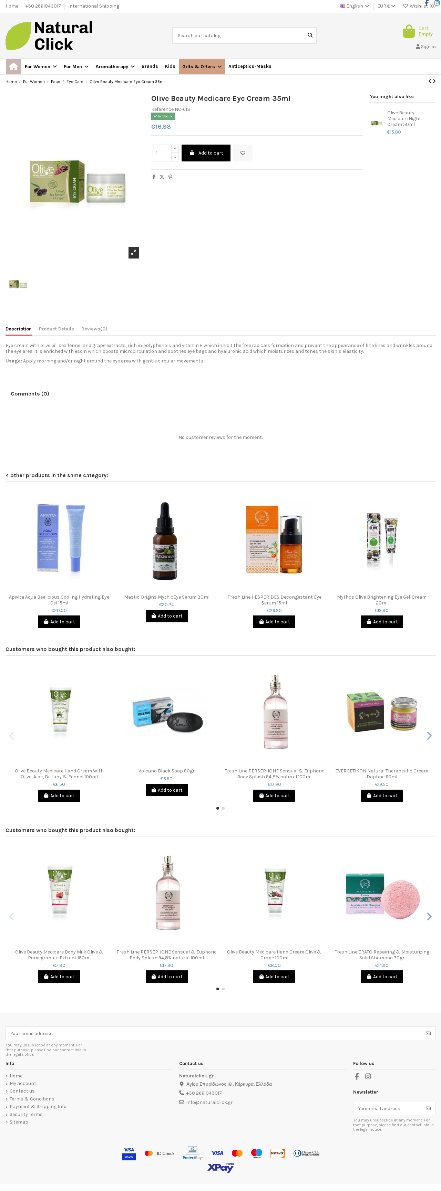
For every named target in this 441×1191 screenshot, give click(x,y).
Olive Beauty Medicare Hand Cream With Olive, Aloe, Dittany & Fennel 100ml (59, 774)
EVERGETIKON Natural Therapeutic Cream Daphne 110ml (381, 774)
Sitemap (19, 1122)
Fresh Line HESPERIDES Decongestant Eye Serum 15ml (274, 600)
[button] (202, 66)
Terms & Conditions (32, 1099)
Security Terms (26, 1114)
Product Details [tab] (56, 329)
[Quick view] (64, 588)
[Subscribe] (428, 1033)
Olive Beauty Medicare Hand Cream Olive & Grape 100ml (274, 955)
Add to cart (210, 153)
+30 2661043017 (43, 6)
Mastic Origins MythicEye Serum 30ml (166, 597)
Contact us (22, 1091)
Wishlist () (422, 6)
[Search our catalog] (310, 35)
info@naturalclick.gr (209, 1102)
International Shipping (93, 6)
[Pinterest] (170, 177)
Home (12, 6)
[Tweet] (162, 177)
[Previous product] (431, 81)
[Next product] (434, 81)
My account (23, 1083)
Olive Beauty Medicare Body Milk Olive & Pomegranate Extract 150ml (59, 955)
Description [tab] (19, 329)
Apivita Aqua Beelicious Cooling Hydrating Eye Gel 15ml (59, 600)
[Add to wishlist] (243, 153)
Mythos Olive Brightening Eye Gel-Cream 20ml (382, 600)
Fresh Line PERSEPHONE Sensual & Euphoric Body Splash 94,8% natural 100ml (274, 774)
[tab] (94, 330)
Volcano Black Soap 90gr (167, 771)
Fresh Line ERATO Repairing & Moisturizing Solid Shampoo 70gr (381, 955)
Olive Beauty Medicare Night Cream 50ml (404, 118)
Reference (162, 109)
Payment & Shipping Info (38, 1106)
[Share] (154, 177)
